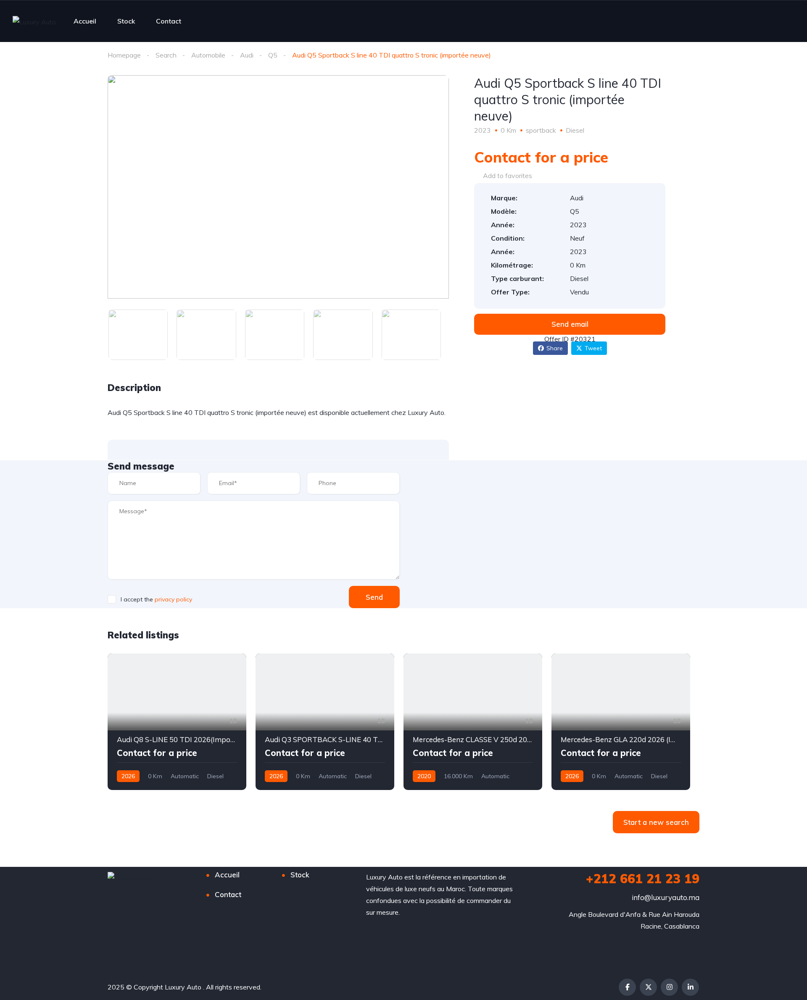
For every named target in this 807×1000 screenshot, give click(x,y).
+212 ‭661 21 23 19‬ (642, 879)
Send (374, 597)
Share (554, 348)
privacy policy (173, 599)
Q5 (272, 55)
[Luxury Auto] (34, 21)
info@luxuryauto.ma (665, 897)
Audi (246, 55)
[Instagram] (669, 987)
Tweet (593, 348)
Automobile (208, 55)
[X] (648, 987)
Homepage (124, 55)
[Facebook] (627, 987)
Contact (168, 21)
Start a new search (656, 822)
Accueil (85, 21)
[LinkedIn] (690, 987)
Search (166, 55)
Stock (126, 21)
